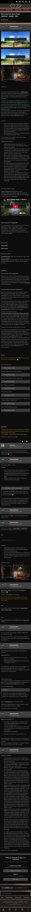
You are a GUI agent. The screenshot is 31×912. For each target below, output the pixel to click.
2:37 (18, 194)
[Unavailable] (15, 39)
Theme (15, 901)
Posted (15, 28)
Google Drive (4, 248)
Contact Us (21, 901)
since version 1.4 (22, 306)
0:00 (7, 191)
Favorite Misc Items (5, 256)
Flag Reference (8, 701)
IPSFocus (11, 901)
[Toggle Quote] (3, 488)
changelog (27, 282)
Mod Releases (14, 21)
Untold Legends (24, 91)
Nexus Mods (4, 245)
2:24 (5, 194)
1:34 (18, 192)
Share (7, 887)
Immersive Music (5, 259)
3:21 (28, 194)
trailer (11, 515)
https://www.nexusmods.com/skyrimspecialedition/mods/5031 (15, 313)
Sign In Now (15, 879)
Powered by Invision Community (15, 904)
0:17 (8, 192)
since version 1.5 (5, 309)
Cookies (25, 901)
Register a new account (15, 870)
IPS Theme (6, 901)
